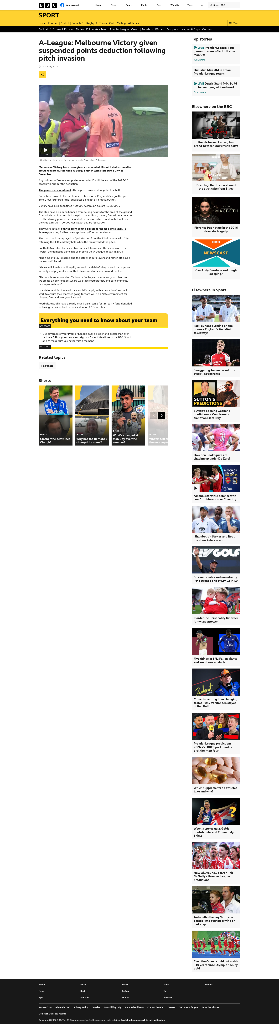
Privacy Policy (81, 1007)
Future (125, 997)
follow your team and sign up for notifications (81, 337)
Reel (159, 5)
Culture (125, 991)
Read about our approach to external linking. (143, 1020)
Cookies (96, 1007)
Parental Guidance (134, 1007)
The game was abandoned (55, 190)
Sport (128, 5)
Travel (190, 5)
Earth (144, 5)
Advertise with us (210, 1007)
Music (166, 984)
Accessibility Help (112, 1007)
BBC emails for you (188, 1007)
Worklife (174, 5)
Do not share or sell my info (52, 1014)
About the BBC (62, 1007)
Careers (171, 1007)
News (113, 5)
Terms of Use (45, 1007)
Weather (168, 997)
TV (165, 991)
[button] (203, 5)
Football (47, 365)
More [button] (236, 23)
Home (98, 5)
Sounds (208, 984)
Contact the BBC (155, 1007)
